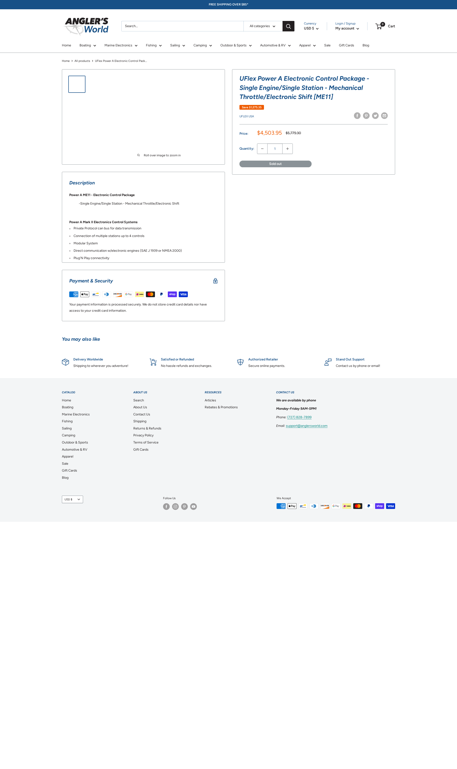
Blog (366, 45)
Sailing (175, 45)
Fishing (151, 45)
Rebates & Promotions (221, 407)
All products (82, 61)
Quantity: (246, 149)
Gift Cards (346, 45)
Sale (327, 45)
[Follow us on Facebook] (166, 506)
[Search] (288, 26)
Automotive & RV (273, 45)
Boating (85, 45)
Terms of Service (146, 442)
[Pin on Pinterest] (366, 115)
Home (66, 45)
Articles (210, 400)
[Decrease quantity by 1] (262, 149)
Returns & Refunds (147, 428)
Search (138, 400)
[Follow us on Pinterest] (184, 506)
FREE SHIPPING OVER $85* (228, 4)
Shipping (139, 421)
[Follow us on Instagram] (175, 506)
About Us (140, 407)
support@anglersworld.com (307, 426)
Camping (200, 45)
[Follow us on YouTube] (193, 506)
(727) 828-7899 (299, 417)
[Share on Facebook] (357, 115)
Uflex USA (246, 116)
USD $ (68, 499)
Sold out (275, 164)
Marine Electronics (118, 45)
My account (345, 28)
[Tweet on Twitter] (375, 115)
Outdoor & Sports (233, 45)
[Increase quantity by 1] (288, 149)
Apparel (305, 45)
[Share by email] (384, 115)
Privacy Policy (143, 435)
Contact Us (141, 414)
